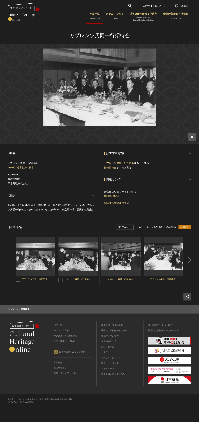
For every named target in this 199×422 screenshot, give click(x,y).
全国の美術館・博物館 (175, 16)
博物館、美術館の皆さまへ (114, 330)
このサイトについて (154, 5)
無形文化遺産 (60, 368)
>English (183, 5)
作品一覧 (94, 16)
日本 (31, 167)
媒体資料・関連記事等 (112, 325)
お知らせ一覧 (107, 347)
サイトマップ (107, 368)
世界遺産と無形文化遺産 (143, 16)
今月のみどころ (108, 341)
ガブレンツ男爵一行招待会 (119, 163)
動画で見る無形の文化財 (66, 373)
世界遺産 (58, 362)
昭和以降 (22, 167)
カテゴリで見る (114, 16)
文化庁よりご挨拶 (110, 336)
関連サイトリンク (110, 363)
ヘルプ (104, 352)
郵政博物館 (110, 167)
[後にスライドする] (188, 260)
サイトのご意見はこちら (113, 374)
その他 (11, 167)
